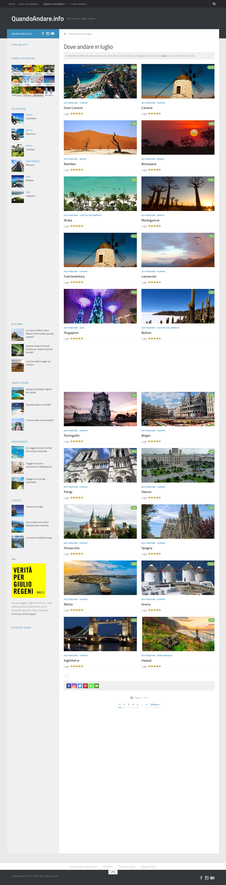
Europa (83, 102)
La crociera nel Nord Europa (39, 537)
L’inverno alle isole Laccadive (39, 420)
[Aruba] (100, 193)
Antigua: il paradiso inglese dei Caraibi (39, 390)
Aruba (68, 220)
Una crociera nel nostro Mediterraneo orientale (37, 523)
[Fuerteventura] (100, 250)
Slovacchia (71, 548)
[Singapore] (100, 306)
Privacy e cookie (127, 866)
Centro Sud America (90, 215)
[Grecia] (177, 577)
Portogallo (71, 435)
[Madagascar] (177, 193)
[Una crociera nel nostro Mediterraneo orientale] (18, 526)
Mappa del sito (148, 866)
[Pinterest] (85, 685)
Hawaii (146, 660)
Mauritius (31, 134)
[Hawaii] (177, 634)
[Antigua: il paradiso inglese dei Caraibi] (18, 393)
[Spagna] (177, 521)
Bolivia (146, 332)
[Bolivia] (177, 306)
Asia (82, 327)
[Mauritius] (18, 135)
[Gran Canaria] (100, 81)
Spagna (146, 548)
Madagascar (150, 220)
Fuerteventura (74, 276)
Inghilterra (71, 660)
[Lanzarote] (177, 250)
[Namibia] (100, 137)
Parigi (68, 491)
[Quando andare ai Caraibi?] (18, 409)
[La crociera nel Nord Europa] (18, 542)
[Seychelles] (18, 119)
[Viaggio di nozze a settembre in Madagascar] (18, 468)
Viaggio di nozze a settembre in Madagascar (39, 465)
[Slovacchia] (100, 521)
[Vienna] (177, 465)
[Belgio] (177, 409)
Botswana (148, 163)
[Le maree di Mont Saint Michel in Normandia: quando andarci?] (18, 334)
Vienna (146, 491)
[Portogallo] (100, 409)
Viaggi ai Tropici (20, 383)
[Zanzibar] (18, 150)
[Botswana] (177, 137)
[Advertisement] (141, 366)
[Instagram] (48, 33)
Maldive (30, 180)
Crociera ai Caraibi (34, 506)
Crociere (16, 500)
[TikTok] (53, 33)
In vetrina (17, 324)
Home (12, 4)
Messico (30, 165)
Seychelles (31, 118)
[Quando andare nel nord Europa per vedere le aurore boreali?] (18, 350)
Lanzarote (148, 276)
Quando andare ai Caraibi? (38, 404)
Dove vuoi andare (28, 4)
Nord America (164, 655)
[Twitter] (79, 685)
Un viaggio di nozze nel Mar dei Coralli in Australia (39, 449)
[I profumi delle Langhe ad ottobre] (18, 365)
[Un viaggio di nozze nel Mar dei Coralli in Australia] (18, 452)
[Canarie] (177, 81)
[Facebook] (68, 685)
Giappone (30, 196)
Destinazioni (71, 102)
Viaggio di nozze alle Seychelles (36, 480)
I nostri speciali (77, 4)
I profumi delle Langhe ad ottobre (38, 363)
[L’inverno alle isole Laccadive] (18, 424)
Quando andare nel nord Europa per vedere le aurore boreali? (39, 349)
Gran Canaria (73, 107)
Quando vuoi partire (54, 4)
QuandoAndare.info (38, 18)
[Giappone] (18, 197)
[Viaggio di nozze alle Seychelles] (18, 483)
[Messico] (18, 166)
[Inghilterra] (100, 634)
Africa (83, 158)
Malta (68, 604)
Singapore (71, 332)
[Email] (96, 685)
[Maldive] (18, 181)
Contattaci (107, 866)
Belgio (146, 435)
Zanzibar (30, 149)
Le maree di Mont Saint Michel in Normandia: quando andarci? (40, 334)
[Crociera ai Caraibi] (18, 511)
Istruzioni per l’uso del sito (83, 866)
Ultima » (155, 704)
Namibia (70, 163)
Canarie (147, 107)
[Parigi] (100, 465)
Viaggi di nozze (20, 441)
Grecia (146, 604)
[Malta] (100, 577)
